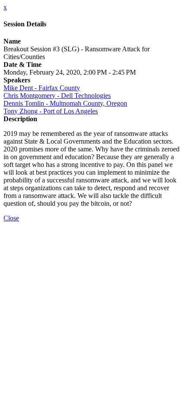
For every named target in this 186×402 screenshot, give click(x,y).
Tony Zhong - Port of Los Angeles (50, 111)
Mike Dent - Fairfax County (41, 87)
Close (11, 218)
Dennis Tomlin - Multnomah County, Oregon (65, 103)
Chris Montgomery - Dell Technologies (57, 95)
